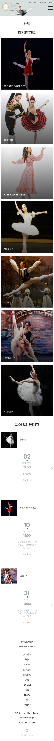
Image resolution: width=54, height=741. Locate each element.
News (27, 695)
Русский (32, 3)
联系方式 (27, 670)
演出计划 (27, 654)
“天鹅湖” (23, 440)
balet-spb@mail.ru (27, 647)
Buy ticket (27, 480)
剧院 (27, 680)
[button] (52, 468)
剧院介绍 (27, 675)
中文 (51, 3)
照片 (27, 690)
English (42, 3)
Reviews (27, 685)
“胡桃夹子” (24, 576)
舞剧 (27, 659)
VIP (27, 700)
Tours (27, 665)
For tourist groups (27, 718)
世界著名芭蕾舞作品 (28, 508)
